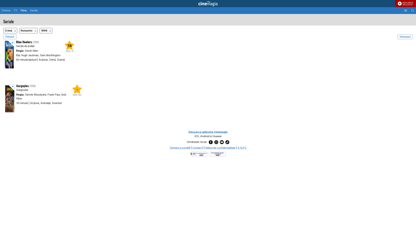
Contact (197, 147)
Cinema (6, 10)
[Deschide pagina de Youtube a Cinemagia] (222, 142)
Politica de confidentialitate (219, 147)
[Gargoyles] (10, 98)
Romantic (27, 30)
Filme (23, 10)
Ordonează (405, 37)
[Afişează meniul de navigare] (405, 10)
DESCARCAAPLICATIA (408, 3)
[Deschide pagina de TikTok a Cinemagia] (227, 142)
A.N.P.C (242, 147)
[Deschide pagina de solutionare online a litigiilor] (217, 153)
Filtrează (10, 37)
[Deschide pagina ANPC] (198, 153)
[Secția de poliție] (9, 54)
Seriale (34, 10)
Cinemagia (208, 3)
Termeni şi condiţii (179, 147)
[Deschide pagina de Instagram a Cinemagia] (216, 142)
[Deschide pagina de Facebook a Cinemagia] (211, 142)
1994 (44, 30)
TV (15, 10)
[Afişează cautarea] (412, 10)
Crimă (9, 30)
